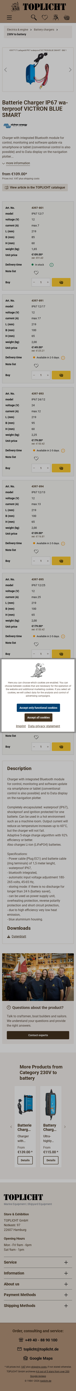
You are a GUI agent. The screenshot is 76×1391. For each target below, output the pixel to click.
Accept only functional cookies (38, 707)
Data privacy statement (44, 726)
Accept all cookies (38, 717)
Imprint (21, 726)
